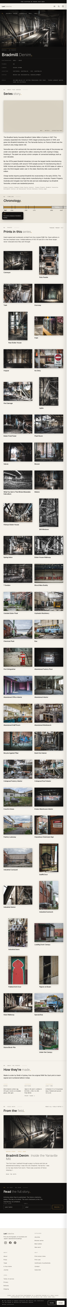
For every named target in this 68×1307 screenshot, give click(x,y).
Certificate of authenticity (43, 1263)
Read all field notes (54, 1106)
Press (5, 1259)
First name (8, 1203)
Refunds (6, 1285)
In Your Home (8, 1266)
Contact (37, 1266)
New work (38, 1247)
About (5, 1256)
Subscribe (57, 1207)
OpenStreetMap (57, 130)
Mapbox (47, 130)
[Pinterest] (15, 1243)
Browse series (39, 1240)
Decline (52, 1303)
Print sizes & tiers (40, 1256)
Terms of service (9, 1279)
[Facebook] (10, 1243)
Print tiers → (30, 1095)
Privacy (6, 1282)
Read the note (11, 1174)
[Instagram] (5, 1243)
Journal (6, 1270)
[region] (34, 116)
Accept (61, 1303)
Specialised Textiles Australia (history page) (33, 189)
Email (26, 1203)
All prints (37, 1237)
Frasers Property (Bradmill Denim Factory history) (19, 187)
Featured (52, 227)
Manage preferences (8, 1304)
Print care (38, 1259)
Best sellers (38, 1244)
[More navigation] (54, 6)
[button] (63, 6)
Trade (5, 1263)
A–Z (62, 227)
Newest (58, 227)
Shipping (6, 1289)
